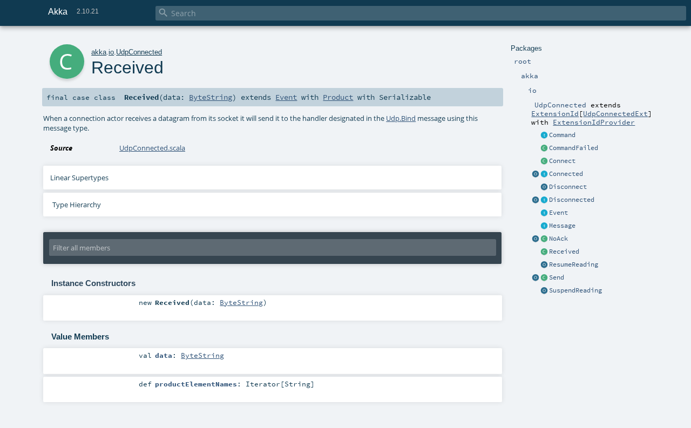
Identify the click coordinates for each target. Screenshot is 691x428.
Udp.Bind (401, 118)
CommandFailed (573, 148)
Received (564, 251)
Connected (566, 174)
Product (338, 97)
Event (558, 212)
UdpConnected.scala (152, 148)
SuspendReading (575, 290)
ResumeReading (573, 264)
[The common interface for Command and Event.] (544, 226)
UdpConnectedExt (615, 113)
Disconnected (571, 199)
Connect (562, 161)
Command (562, 135)
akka (98, 52)
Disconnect (568, 187)
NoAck (558, 238)
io (111, 52)
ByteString (210, 97)
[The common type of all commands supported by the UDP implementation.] (544, 135)
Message (562, 225)
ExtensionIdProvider (594, 122)
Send (556, 277)
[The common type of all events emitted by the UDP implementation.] (544, 213)
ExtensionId (555, 113)
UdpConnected (139, 52)
